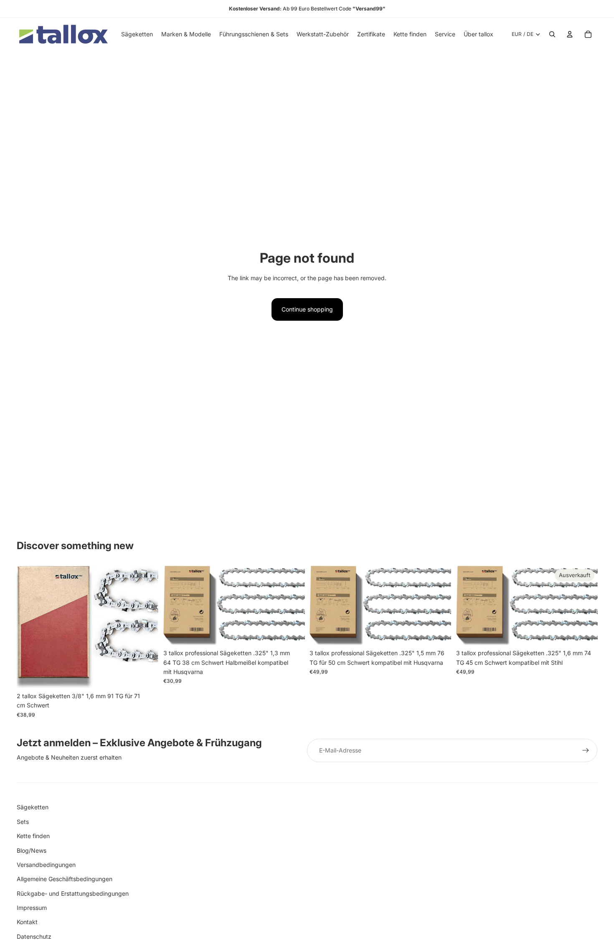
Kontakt (27, 921)
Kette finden (33, 835)
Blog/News (31, 850)
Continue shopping (307, 309)
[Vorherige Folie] (29, 627)
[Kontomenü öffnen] (570, 34)
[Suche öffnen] (552, 34)
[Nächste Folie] (145, 627)
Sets (23, 821)
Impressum (32, 907)
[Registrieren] (586, 750)
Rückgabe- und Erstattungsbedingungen (73, 893)
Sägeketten (32, 807)
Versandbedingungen (46, 864)
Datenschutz (34, 936)
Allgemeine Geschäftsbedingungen (64, 878)
